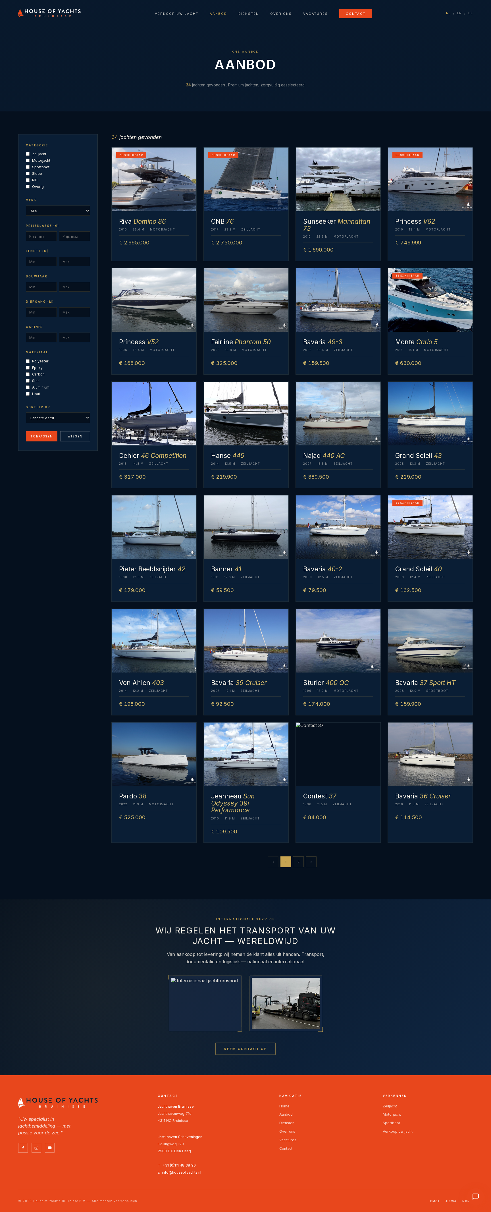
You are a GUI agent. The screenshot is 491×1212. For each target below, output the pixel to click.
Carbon (38, 374)
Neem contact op (245, 1049)
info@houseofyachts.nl (181, 1172)
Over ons (281, 14)
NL (448, 13)
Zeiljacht (39, 154)
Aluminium (40, 387)
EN (459, 13)
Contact (356, 14)
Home (284, 1106)
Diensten (248, 14)
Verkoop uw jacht (176, 14)
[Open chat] (475, 1196)
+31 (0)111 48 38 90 (179, 1165)
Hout (36, 394)
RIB (35, 180)
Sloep (37, 173)
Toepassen (41, 436)
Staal (36, 381)
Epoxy (37, 368)
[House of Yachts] (49, 13)
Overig (38, 186)
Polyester (40, 361)
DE (470, 13)
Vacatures (315, 14)
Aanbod (218, 14)
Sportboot (40, 167)
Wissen (75, 436)
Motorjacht (41, 160)
